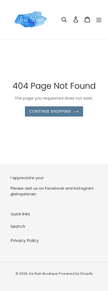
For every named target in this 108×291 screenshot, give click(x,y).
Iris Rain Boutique (44, 273)
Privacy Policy (24, 241)
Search (17, 226)
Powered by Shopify (76, 273)
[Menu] (99, 19)
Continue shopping (50, 111)
